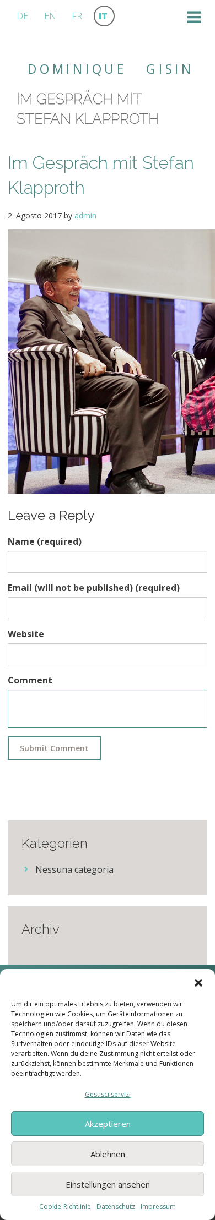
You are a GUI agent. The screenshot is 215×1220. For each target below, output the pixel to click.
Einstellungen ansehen (108, 1184)
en (50, 16)
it (103, 16)
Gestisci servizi (108, 1094)
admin (85, 215)
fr (77, 16)
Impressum (158, 1206)
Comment (30, 680)
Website (26, 634)
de (22, 16)
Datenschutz (115, 1206)
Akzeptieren (108, 1123)
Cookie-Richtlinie (65, 1206)
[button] (198, 982)
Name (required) (45, 541)
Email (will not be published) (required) (94, 588)
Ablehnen (107, 1153)
